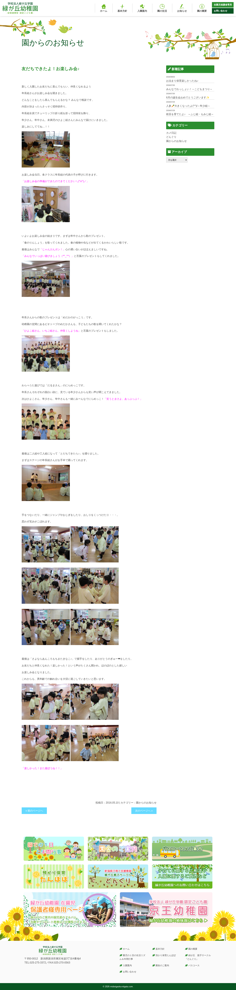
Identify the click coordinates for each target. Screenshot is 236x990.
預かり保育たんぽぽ (166, 955)
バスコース (194, 965)
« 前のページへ (34, 810)
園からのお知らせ (146, 802)
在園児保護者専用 (223, 4)
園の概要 (192, 949)
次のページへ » (144, 810)
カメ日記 (171, 132)
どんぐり (171, 137)
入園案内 (127, 965)
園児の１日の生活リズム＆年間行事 (132, 957)
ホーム (126, 949)
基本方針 (160, 949)
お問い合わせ (220, 10)
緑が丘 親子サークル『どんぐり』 (198, 957)
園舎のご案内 (162, 965)
